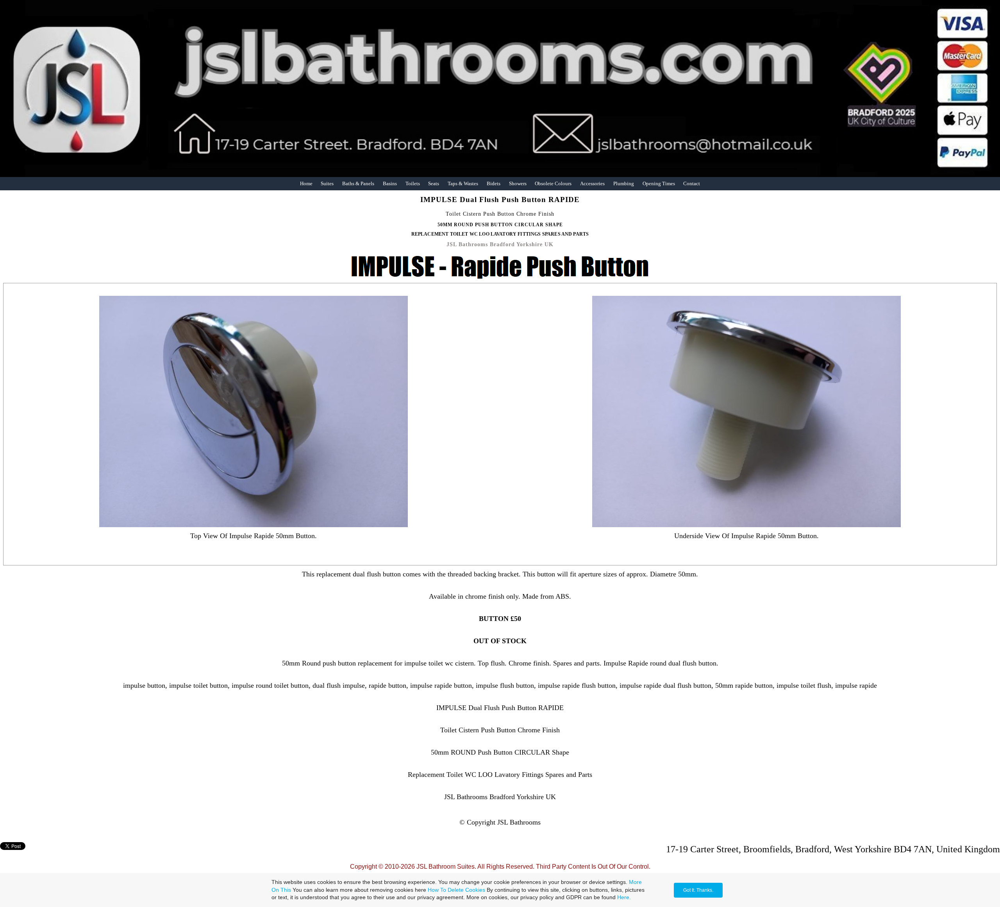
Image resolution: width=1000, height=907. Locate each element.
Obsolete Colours (553, 183)
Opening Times (659, 183)
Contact (691, 183)
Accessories (592, 183)
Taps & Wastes (463, 183)
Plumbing (623, 183)
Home (306, 183)
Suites (327, 183)
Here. (624, 897)
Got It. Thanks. (698, 890)
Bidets (493, 183)
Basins (390, 183)
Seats (433, 183)
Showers (518, 183)
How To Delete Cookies (456, 890)
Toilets (412, 183)
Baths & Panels (358, 183)
